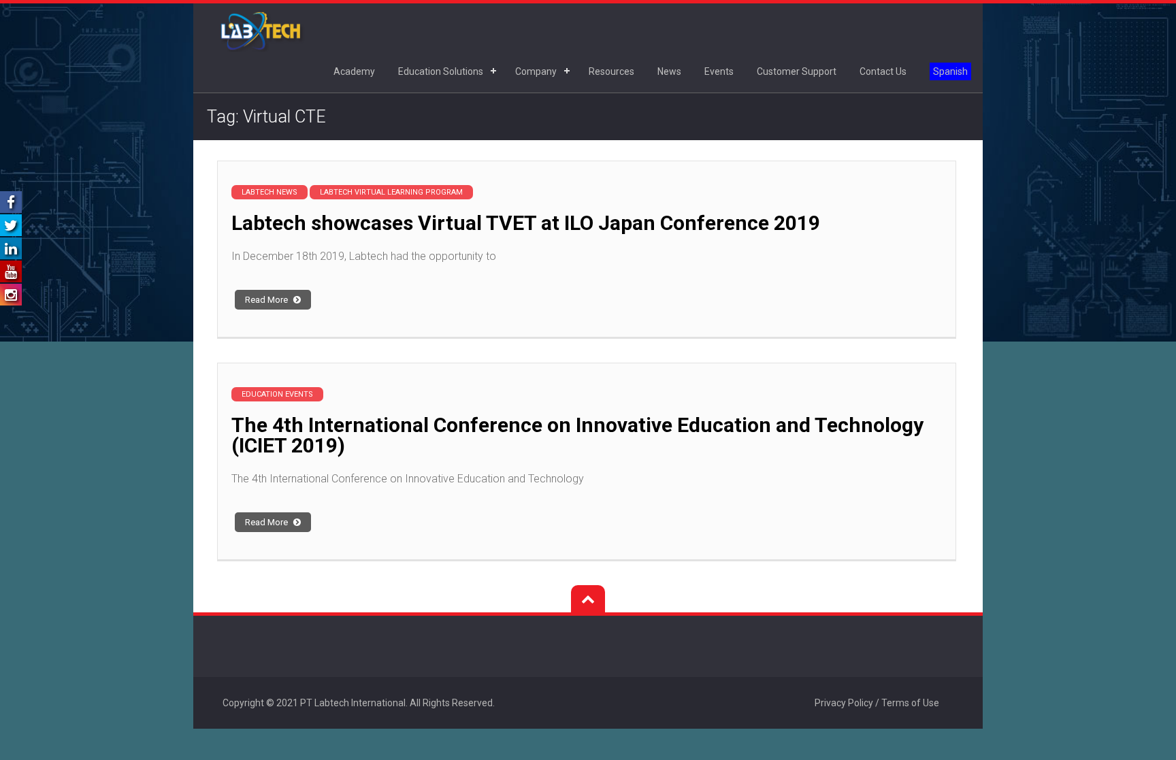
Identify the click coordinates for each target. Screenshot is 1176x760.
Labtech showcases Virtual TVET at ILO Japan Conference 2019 (525, 223)
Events (719, 71)
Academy (354, 71)
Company (536, 71)
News (669, 71)
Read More (267, 300)
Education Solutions (440, 71)
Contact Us (883, 71)
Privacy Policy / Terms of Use (877, 702)
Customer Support (796, 71)
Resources (611, 71)
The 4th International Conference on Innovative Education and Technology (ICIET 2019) (577, 435)
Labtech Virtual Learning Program (391, 192)
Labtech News (269, 192)
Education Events (277, 394)
